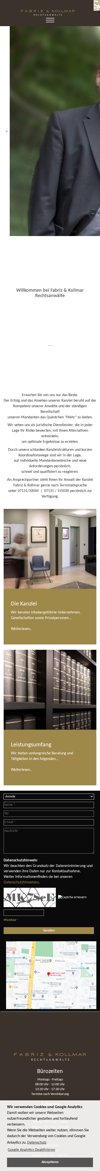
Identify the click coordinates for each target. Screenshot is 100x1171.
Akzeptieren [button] (50, 1162)
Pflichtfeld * (11, 920)
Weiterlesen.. (21, 629)
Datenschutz (36, 1143)
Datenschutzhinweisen (21, 882)
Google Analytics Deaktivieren (31, 1150)
